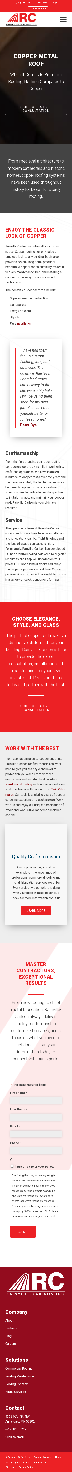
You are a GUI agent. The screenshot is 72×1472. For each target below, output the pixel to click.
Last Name (18, 1109)
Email (15, 1126)
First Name (18, 1093)
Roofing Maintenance (19, 1376)
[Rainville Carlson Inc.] (29, 19)
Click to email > (15, 1437)
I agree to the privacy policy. (34, 1166)
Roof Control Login (47, 3)
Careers (10, 1344)
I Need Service (38, 8)
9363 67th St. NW (17, 1416)
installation (24, 323)
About (9, 1320)
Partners (11, 1328)
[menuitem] (23, 3)
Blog (8, 1336)
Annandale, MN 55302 (20, 1421)
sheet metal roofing (18, 784)
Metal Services (15, 1392)
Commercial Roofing (18, 1368)
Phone (15, 1143)
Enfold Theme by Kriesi (36, 1462)
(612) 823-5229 (23, 3)
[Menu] (61, 19)
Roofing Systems (17, 1384)
